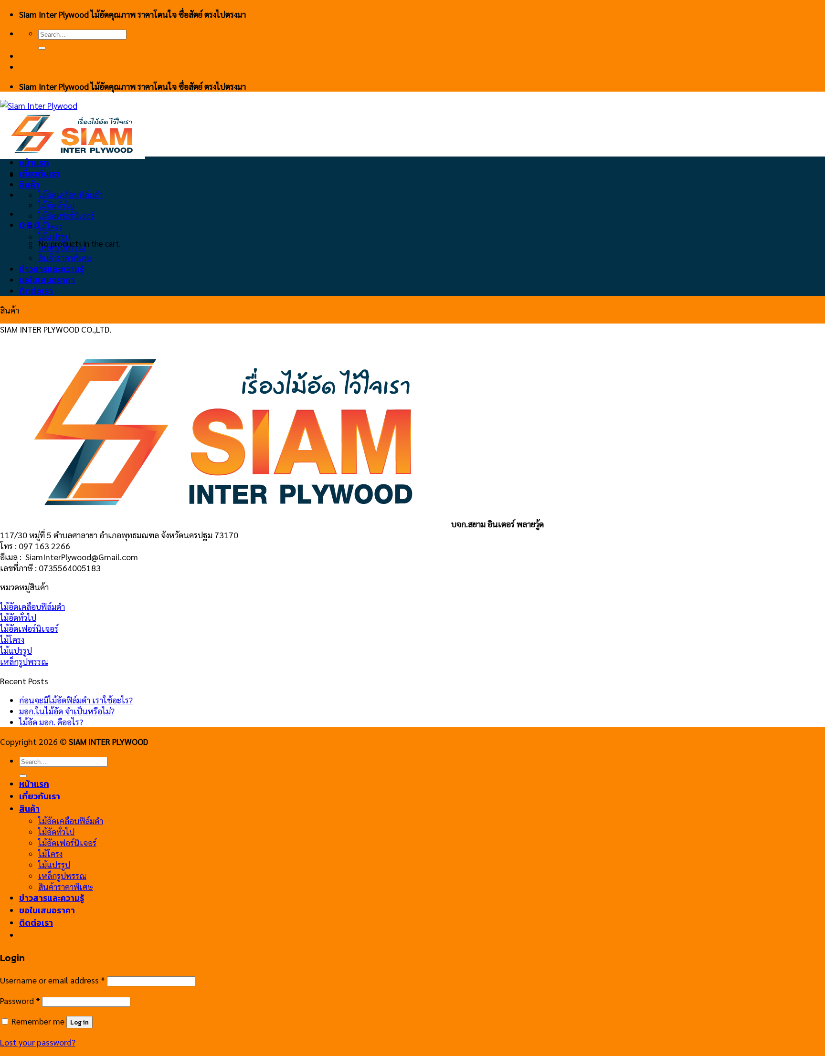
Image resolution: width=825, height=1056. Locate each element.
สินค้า (29, 184)
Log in (79, 1022)
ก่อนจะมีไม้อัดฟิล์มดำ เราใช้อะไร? (76, 699)
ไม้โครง (50, 226)
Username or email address (52, 979)
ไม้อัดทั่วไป (56, 205)
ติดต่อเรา (36, 291)
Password (20, 1000)
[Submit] (42, 48)
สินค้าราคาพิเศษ (65, 257)
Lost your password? (37, 1041)
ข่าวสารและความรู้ (51, 269)
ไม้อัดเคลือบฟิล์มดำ (70, 194)
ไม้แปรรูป (54, 236)
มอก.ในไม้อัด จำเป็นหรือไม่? (67, 710)
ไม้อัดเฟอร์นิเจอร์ (66, 215)
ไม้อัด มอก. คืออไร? (51, 721)
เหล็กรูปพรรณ (61, 247)
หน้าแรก (34, 163)
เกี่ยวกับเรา (39, 173)
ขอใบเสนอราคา (47, 280)
